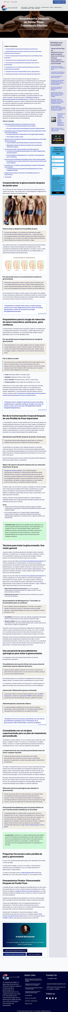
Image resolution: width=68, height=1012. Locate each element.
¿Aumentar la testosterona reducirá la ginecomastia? (58, 72)
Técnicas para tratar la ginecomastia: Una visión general (21, 60)
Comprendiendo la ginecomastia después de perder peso (22, 49)
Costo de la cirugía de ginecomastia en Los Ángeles (56, 88)
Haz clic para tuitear (42, 313)
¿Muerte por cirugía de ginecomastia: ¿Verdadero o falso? (58, 68)
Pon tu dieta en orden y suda (15, 136)
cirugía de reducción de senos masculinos (27, 891)
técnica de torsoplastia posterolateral (32, 561)
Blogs (33, 8)
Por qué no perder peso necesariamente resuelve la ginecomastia (25, 128)
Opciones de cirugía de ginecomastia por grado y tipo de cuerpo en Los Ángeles (57, 94)
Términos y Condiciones (31, 1001)
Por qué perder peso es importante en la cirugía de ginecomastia (25, 134)
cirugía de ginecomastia (27, 872)
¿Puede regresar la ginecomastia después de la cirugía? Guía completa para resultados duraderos (58, 108)
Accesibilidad (28, 995)
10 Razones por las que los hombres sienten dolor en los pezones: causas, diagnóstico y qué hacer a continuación (61, 119)
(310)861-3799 (7, 918)
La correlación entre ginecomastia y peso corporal (21, 126)
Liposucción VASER (25, 695)
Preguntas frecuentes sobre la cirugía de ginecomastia (32, 992)
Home (20, 29)
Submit (58, 192)
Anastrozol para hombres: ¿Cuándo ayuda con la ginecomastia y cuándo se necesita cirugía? (57, 82)
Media (51, 7)
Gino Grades (37, 7)
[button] (28, 7)
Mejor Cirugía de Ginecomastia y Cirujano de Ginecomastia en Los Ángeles (33, 980)
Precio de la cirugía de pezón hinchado (56, 77)
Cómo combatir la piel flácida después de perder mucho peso (24, 142)
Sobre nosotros (24, 7)
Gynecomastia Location (25, 8)
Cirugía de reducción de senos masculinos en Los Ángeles (32, 984)
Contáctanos (37, 8)
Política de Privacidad (30, 998)
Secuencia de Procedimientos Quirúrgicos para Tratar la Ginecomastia (25, 159)
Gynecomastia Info (45, 7)
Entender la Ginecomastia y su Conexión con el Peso (20, 124)
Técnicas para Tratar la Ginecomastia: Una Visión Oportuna (22, 149)
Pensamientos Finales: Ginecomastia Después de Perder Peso (23, 74)
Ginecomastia (31, 7)
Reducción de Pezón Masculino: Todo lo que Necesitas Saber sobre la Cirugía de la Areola (57, 101)
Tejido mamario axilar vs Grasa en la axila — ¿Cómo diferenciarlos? (58, 129)
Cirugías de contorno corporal (13, 470)
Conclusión (8, 177)
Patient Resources (57, 7)
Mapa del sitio (28, 1003)
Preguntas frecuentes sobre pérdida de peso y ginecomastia (23, 71)
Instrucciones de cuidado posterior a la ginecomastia (34, 988)
